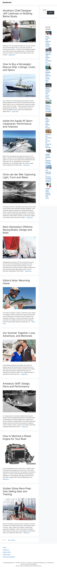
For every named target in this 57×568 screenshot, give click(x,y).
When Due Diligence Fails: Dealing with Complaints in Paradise (48, 58)
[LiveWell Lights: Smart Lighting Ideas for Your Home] (48, 185)
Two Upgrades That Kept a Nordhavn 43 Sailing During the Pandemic (48, 176)
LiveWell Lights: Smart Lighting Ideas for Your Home (47, 193)
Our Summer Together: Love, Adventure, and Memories (19, 334)
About (4, 547)
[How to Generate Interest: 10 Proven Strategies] (48, 102)
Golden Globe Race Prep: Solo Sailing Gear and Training (17, 491)
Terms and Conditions (9, 556)
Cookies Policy (7, 552)
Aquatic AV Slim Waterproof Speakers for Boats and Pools (48, 158)
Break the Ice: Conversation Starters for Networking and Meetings (48, 141)
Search (45, 10)
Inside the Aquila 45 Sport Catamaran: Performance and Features (17, 123)
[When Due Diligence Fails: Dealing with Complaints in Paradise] (48, 49)
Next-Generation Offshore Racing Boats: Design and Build (18, 229)
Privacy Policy (6, 554)
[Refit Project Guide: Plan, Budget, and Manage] (48, 115)
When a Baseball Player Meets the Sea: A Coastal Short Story (48, 76)
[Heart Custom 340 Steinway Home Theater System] (48, 33)
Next (13, 540)
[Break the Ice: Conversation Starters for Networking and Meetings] (48, 131)
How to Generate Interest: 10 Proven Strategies (48, 108)
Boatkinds (7, 2)
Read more (12, 54)
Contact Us (6, 549)
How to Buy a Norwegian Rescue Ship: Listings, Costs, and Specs (19, 67)
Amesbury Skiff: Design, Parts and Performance (16, 385)
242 (9, 540)
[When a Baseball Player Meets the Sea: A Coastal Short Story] (48, 67)
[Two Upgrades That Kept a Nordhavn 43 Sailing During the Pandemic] (48, 167)
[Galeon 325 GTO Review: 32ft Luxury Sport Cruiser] (48, 85)
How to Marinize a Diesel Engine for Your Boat (17, 437)
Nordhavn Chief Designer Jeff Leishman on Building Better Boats (17, 13)
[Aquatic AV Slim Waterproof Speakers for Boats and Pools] (48, 151)
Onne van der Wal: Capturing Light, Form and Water (19, 176)
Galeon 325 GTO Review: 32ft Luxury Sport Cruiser (47, 93)
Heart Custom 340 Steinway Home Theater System (48, 41)
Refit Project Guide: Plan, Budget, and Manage (47, 123)
